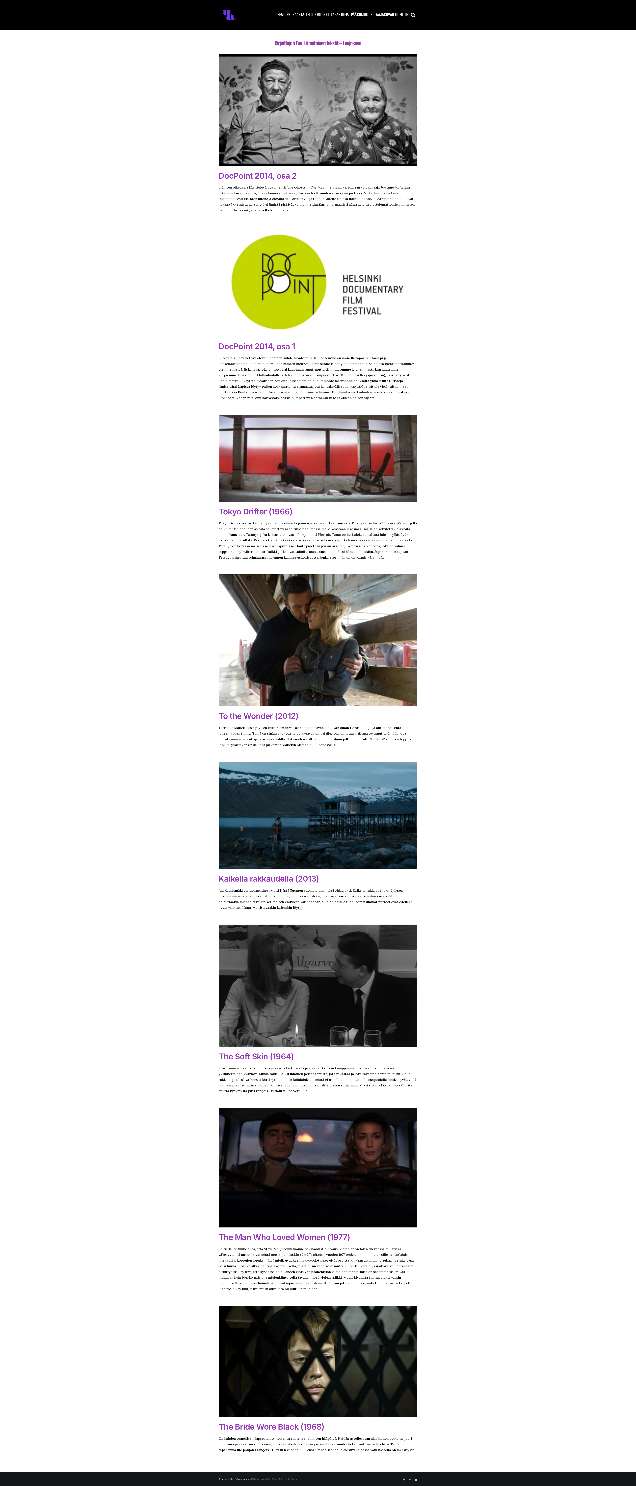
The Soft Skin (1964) (256, 1056)
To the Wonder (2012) (259, 716)
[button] (413, 15)
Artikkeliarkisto (243, 1479)
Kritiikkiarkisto (226, 1479)
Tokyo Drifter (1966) (256, 511)
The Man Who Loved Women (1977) (284, 1237)
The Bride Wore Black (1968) (271, 1427)
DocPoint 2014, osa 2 (258, 176)
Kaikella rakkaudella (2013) (269, 879)
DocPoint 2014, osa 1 (257, 346)
